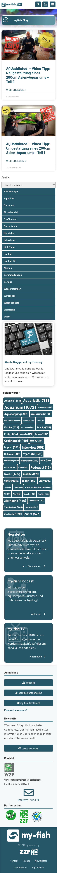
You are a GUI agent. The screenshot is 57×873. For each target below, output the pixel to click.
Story (45, 480)
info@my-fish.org (28, 799)
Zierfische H (31, 507)
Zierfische (15, 500)
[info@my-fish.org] (29, 793)
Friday (11, 433)
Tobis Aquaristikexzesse (38, 487)
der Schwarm (12, 420)
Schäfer (11, 480)
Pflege (23, 467)
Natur (45, 460)
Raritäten (30, 473)
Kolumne (12, 453)
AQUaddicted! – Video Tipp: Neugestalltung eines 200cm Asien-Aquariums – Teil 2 (28, 75)
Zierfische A (36, 500)
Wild (17, 494)
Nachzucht (29, 460)
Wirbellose (29, 494)
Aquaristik (36, 400)
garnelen (26, 434)
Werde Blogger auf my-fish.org (23, 362)
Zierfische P (13, 514)
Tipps (18, 487)
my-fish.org (11, 460)
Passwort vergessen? (15, 709)
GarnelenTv (41, 434)
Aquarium (20, 407)
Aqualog (12, 400)
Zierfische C (13, 507)
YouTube (43, 494)
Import (11, 447)
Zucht (32, 514)
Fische (11, 427)
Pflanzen (10, 467)
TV (7, 494)
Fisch (40, 421)
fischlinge (27, 427)
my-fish (32, 454)
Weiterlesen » (16, 89)
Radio (12, 474)
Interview (33, 447)
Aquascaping (16, 414)
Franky (44, 427)
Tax (7, 487)
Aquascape (45, 407)
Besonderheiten (41, 414)
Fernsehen (28, 421)
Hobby (36, 440)
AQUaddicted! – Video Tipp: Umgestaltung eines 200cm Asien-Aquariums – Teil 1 (28, 148)
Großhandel (16, 440)
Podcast (41, 467)
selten (29, 480)
